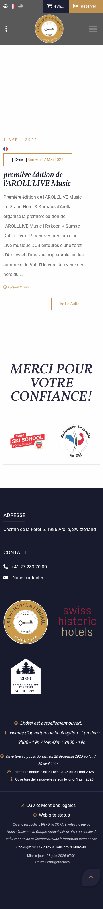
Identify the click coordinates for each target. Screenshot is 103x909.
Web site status (54, 815)
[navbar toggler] (93, 29)
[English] (20, 6)
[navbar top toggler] (7, 29)
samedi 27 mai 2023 (39, 159)
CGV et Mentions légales (50, 805)
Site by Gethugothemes (52, 862)
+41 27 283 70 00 (28, 567)
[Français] (13, 6)
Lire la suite (68, 304)
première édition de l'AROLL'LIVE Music (37, 179)
